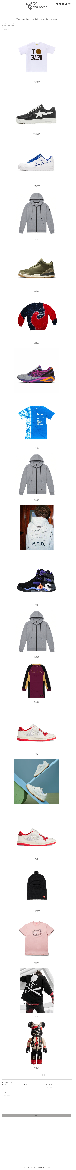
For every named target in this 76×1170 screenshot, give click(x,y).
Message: (4, 1092)
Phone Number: (49, 1085)
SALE (45, 14)
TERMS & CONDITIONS (31, 1167)
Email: (25, 1085)
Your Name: (5, 1085)
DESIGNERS (32, 14)
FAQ (24, 1167)
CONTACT (49, 1167)
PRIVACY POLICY (41, 1167)
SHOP (39, 14)
